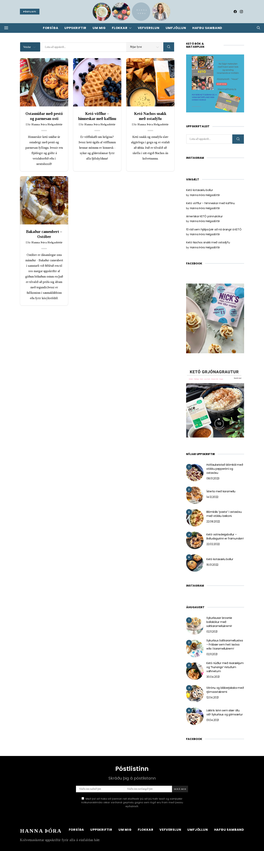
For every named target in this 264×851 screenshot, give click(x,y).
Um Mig (99, 28)
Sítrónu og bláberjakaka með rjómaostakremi (225, 690)
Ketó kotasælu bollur (199, 190)
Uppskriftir (75, 28)
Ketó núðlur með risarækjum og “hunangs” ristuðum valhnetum (225, 667)
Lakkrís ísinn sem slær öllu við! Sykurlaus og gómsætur (224, 712)
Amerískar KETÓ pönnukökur (204, 216)
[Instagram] (241, 11)
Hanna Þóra (41, 831)
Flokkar (120, 28)
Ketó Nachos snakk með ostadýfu (150, 116)
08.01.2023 (212, 478)
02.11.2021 (211, 632)
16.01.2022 (212, 565)
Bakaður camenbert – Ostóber (44, 234)
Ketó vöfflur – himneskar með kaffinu (97, 116)
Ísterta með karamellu (220, 491)
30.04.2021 (213, 677)
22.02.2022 (213, 544)
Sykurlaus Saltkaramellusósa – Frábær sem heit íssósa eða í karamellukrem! (224, 645)
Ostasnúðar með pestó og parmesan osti (44, 116)
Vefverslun (148, 28)
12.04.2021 (212, 697)
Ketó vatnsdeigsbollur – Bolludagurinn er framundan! (225, 536)
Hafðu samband (207, 28)
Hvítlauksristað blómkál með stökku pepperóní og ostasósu (224, 469)
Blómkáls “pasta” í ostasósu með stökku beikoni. (224, 514)
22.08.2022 (213, 521)
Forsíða (50, 28)
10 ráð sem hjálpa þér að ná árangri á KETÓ (213, 229)
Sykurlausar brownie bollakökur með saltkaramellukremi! (219, 622)
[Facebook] (235, 11)
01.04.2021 (212, 720)
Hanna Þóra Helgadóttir (205, 195)
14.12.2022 (212, 497)
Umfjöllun (176, 28)
